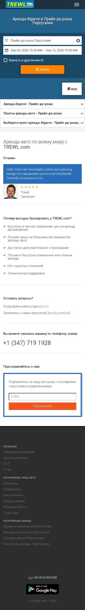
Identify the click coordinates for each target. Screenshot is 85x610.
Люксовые (11, 483)
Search (44, 69)
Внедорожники (14, 501)
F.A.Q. (45, 306)
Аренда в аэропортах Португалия (27, 526)
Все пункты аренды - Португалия (26, 544)
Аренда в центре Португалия (23, 538)
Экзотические (13, 495)
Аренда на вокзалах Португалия (26, 532)
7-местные (10, 513)
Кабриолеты (12, 489)
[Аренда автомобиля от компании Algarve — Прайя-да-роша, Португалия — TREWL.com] (42, 589)
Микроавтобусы (15, 507)
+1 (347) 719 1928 (27, 343)
